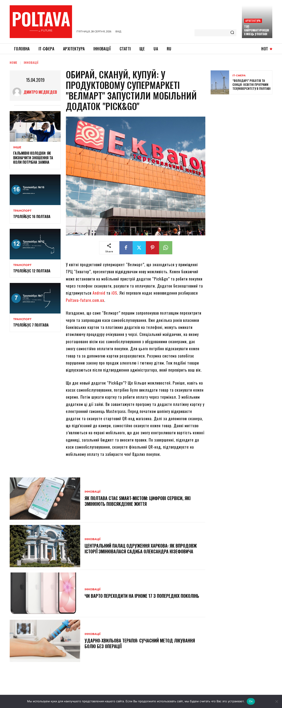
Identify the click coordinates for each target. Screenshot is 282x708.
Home (13, 62)
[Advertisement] (244, 129)
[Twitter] (139, 247)
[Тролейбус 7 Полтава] (35, 298)
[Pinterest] (152, 247)
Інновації (31, 62)
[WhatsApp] (165, 247)
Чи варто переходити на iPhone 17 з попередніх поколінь (142, 595)
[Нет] (276, 701)
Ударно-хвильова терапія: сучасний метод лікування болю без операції (140, 643)
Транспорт (22, 210)
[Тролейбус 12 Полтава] (35, 244)
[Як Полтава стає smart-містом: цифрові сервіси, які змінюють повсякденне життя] (45, 498)
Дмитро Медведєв (40, 92)
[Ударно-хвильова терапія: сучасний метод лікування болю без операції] (45, 641)
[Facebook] (126, 247)
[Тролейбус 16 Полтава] (35, 189)
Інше (17, 147)
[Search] (232, 32)
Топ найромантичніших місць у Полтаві (256, 30)
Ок (251, 701)
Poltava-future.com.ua (85, 300)
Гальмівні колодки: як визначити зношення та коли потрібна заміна (33, 157)
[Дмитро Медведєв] (18, 92)
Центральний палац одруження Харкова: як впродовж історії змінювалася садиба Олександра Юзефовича (141, 548)
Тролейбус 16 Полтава (31, 216)
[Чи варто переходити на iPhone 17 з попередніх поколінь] (45, 593)
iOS (114, 293)
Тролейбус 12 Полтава (31, 270)
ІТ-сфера (239, 75)
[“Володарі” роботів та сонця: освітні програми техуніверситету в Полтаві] (220, 82)
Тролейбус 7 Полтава (31, 325)
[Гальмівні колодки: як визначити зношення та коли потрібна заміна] (35, 126)
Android (99, 293)
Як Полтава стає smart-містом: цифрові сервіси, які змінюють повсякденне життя (138, 501)
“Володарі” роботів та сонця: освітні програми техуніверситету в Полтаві (251, 84)
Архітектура (252, 20)
